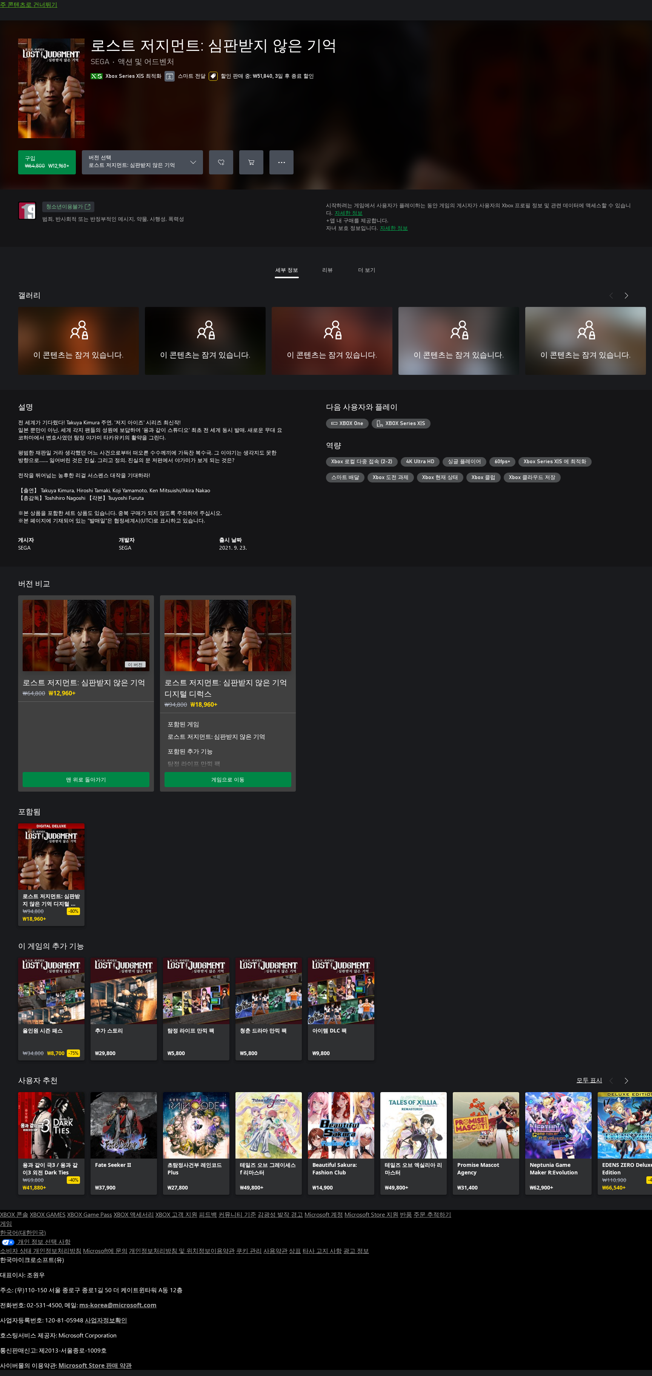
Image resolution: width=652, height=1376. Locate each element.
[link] (51, 874)
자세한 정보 (349, 212)
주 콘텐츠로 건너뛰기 (28, 4)
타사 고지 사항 (322, 1250)
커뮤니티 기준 (237, 1214)
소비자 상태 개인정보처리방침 (41, 1250)
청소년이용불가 (64, 207)
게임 (6, 1223)
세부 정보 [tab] (286, 269)
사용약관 (275, 1250)
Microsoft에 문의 (105, 1250)
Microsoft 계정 (323, 1214)
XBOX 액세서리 (134, 1214)
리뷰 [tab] (327, 269)
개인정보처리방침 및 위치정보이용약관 (182, 1250)
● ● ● (281, 162)
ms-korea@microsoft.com (118, 1305)
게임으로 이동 (227, 779)
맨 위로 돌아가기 (86, 779)
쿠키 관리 (249, 1250)
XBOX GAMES (48, 1214)
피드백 (208, 1214)
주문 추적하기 (432, 1214)
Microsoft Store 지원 (371, 1214)
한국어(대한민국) (23, 1232)
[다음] (626, 295)
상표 (295, 1250)
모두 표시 (589, 1080)
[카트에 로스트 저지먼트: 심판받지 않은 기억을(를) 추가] (251, 162)
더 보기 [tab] (366, 269)
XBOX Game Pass (89, 1214)
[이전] (611, 295)
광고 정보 (356, 1250)
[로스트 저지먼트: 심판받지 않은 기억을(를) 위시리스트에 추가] (221, 162)
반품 (406, 1214)
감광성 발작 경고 (280, 1214)
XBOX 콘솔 (14, 1214)
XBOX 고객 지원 (176, 1214)
